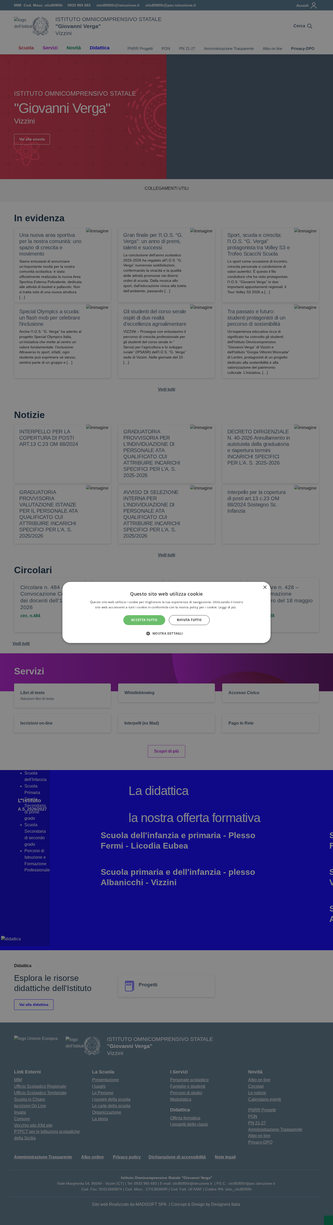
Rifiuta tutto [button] (189, 620)
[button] (166, 633)
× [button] (265, 587)
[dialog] (166, 612)
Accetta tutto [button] (144, 620)
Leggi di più (228, 607)
